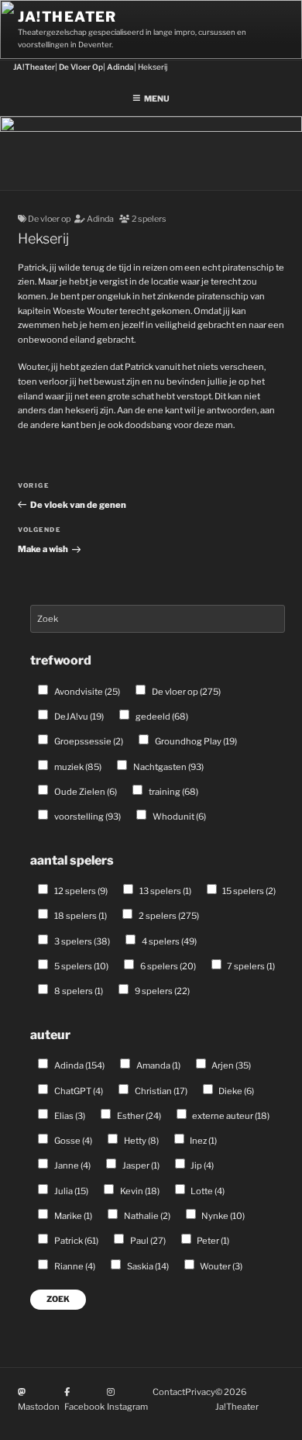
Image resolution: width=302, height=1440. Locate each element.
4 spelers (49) (168, 941)
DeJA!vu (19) (78, 716)
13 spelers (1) (164, 891)
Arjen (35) (230, 1065)
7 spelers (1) (250, 966)
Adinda (100, 219)
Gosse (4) (72, 1140)
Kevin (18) (139, 1191)
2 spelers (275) (168, 915)
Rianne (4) (74, 1266)
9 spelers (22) (161, 991)
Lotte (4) (207, 1191)
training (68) (172, 791)
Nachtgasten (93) (168, 766)
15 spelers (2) (248, 891)
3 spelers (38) (81, 941)
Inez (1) (202, 1140)
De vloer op (49, 219)
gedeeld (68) (161, 716)
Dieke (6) (235, 1091)
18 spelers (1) (80, 915)
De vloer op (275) (185, 691)
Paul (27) (147, 1240)
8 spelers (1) (78, 991)
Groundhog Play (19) (195, 741)
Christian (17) (160, 1091)
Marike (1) (72, 1215)
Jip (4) (201, 1165)
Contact (169, 1391)
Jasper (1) (140, 1165)
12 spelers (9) (80, 891)
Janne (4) (72, 1165)
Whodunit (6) (178, 816)
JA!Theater (67, 17)
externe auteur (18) (229, 1115)
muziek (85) (77, 766)
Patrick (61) (75, 1240)
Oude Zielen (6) (85, 791)
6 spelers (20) (167, 966)
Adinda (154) (79, 1065)
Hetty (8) (140, 1140)
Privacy (200, 1391)
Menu (157, 99)
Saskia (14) (147, 1266)
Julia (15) (70, 1191)
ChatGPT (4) (78, 1091)
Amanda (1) (157, 1065)
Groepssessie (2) (88, 741)
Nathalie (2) (146, 1215)
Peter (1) (212, 1240)
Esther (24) (138, 1115)
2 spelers (149, 219)
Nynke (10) (222, 1215)
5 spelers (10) (80, 966)
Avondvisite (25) (86, 691)
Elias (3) (69, 1115)
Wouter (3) (220, 1266)
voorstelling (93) (87, 816)
